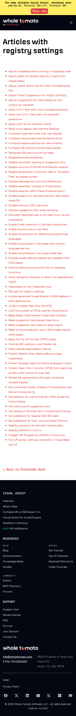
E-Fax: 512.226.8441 (15, 661)
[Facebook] (5, 695)
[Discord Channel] (70, 695)
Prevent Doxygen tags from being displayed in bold (39, 363)
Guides (7, 567)
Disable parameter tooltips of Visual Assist (34, 186)
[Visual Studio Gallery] (59, 695)
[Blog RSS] (49, 695)
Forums (7, 591)
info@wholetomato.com (17, 656)
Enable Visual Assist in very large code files (35, 253)
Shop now (39, 11)
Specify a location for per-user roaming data (35, 425)
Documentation (12, 556)
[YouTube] (38, 695)
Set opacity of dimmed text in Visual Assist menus (39, 411)
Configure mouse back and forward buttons (35, 138)
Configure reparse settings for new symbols (35, 143)
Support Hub (11, 609)
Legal (6, 679)
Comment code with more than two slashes (35, 133)
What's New (10, 506)
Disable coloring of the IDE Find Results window (38, 167)
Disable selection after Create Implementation (36, 191)
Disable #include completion (25, 157)
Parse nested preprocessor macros (29, 349)
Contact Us (10, 637)
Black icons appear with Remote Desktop (33, 128)
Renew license (12, 615)
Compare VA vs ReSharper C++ (21, 512)
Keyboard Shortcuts (61, 561)
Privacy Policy (11, 686)
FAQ (5, 620)
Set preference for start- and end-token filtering (37, 420)
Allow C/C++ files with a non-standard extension (38, 109)
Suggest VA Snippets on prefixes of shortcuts (36, 435)
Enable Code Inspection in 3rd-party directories (37, 224)
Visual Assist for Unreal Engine (22, 517)
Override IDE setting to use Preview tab (32, 344)
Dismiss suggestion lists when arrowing (33, 210)
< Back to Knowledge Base (24, 469)
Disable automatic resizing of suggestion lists (36, 162)
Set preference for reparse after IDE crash (33, 416)
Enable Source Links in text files (28, 229)
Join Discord (10, 631)
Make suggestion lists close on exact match (35, 325)
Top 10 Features (58, 556)
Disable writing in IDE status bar (28, 205)
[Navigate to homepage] (20, 21)
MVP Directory (12, 586)
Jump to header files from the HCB (30, 305)
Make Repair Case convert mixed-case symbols (37, 315)
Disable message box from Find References (35, 181)
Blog (5, 550)
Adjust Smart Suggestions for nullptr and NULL (37, 95)
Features (8, 501)
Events (7, 580)
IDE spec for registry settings (26, 291)
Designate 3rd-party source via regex (31, 152)
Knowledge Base (13, 561)
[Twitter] (16, 695)
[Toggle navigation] (70, 22)
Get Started (56, 550)
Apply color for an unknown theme (29, 124)
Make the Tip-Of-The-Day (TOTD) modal (32, 339)
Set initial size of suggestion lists (29, 406)
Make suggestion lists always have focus (33, 320)
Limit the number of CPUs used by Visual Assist (38, 310)
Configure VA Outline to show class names (34, 148)
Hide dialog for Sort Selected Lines (29, 286)
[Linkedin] (27, 695)
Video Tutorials (58, 567)
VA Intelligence (15, 528)
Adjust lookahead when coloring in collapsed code (39, 71)
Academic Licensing (15, 523)
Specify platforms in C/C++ (25, 430)
